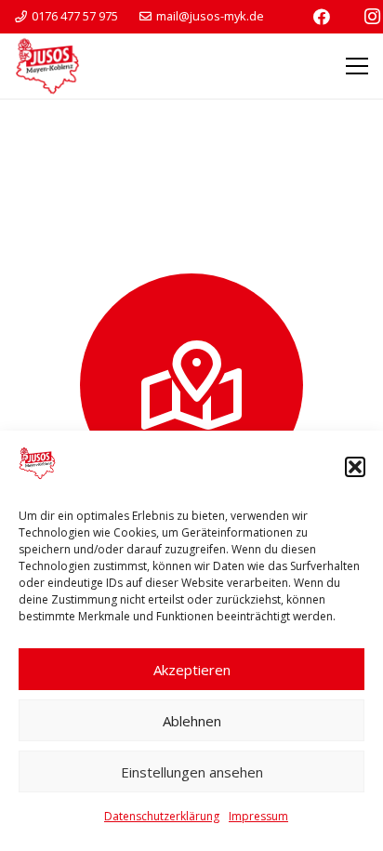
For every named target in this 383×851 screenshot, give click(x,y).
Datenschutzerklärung (161, 816)
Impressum (258, 816)
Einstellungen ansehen (192, 772)
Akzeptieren (192, 669)
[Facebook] (321, 16)
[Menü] (357, 66)
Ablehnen (192, 720)
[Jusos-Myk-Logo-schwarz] (47, 66)
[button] (355, 467)
